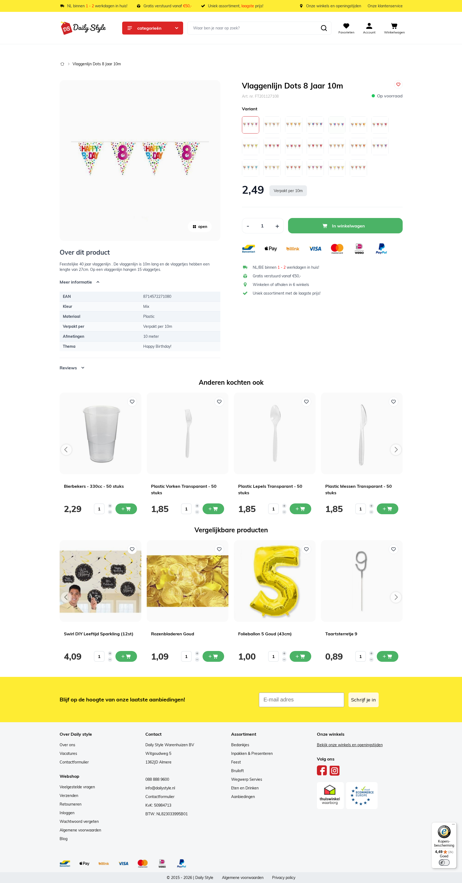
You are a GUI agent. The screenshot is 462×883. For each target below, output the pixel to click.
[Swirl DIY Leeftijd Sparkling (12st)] (100, 581)
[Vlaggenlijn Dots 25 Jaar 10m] (293, 125)
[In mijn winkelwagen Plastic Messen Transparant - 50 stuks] (387, 508)
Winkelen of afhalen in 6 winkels (281, 284)
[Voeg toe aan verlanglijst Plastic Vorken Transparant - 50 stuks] (219, 402)
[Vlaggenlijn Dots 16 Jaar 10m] (358, 146)
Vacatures (68, 753)
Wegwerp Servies (246, 779)
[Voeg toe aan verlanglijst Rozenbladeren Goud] (219, 549)
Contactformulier (74, 762)
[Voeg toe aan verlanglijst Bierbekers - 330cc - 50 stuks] (132, 402)
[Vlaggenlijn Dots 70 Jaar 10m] (380, 125)
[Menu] (453, 825)
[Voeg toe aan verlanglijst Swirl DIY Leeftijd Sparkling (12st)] (132, 549)
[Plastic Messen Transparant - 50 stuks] (362, 433)
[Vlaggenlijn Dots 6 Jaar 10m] (293, 168)
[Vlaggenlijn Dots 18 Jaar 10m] (315, 146)
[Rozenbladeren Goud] (187, 581)
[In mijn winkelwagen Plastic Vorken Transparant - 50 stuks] (213, 508)
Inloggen (67, 812)
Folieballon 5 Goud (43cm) (265, 633)
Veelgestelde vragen (77, 787)
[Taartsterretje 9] (362, 581)
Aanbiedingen (243, 796)
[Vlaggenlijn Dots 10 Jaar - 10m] (380, 146)
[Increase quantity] (110, 506)
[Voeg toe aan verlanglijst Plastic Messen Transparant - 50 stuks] (393, 402)
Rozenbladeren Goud (172, 633)
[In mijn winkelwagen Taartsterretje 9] (387, 656)
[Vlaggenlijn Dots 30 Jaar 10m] (293, 146)
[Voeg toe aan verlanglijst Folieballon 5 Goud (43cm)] (306, 549)
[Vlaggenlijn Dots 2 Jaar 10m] (358, 168)
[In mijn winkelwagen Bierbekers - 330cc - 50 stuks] (126, 508)
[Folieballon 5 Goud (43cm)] (275, 581)
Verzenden (69, 795)
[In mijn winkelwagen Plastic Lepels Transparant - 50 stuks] (300, 508)
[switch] (444, 862)
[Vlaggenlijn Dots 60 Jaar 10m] (250, 146)
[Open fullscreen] (140, 160)
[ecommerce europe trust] (362, 795)
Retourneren (70, 804)
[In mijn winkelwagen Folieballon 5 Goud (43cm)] (300, 656)
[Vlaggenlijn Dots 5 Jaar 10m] (315, 168)
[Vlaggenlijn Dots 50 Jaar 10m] (272, 146)
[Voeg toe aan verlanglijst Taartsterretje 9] (393, 549)
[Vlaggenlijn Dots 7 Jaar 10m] (272, 168)
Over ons (67, 744)
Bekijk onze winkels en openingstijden (350, 744)
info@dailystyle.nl (160, 788)
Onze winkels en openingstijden (333, 6)
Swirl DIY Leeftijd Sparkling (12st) (99, 633)
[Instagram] (334, 770)
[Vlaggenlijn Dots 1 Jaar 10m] (272, 125)
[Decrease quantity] (110, 512)
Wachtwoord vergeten (79, 821)
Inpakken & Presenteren (252, 753)
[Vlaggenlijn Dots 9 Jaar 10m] (250, 168)
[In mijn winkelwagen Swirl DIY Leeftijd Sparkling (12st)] (126, 656)
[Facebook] (322, 770)
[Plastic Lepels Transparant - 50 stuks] (275, 433)
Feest (236, 762)
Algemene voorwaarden (80, 830)
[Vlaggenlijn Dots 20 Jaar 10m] (336, 125)
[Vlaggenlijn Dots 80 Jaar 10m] (358, 125)
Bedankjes (240, 744)
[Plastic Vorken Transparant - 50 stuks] (187, 433)
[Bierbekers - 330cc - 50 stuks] (100, 433)
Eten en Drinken (245, 788)
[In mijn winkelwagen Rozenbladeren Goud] (213, 656)
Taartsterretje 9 (341, 633)
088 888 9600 (157, 779)
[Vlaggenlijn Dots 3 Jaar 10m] (336, 146)
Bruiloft (237, 770)
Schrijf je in (363, 700)
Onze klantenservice (385, 6)
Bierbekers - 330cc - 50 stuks (94, 486)
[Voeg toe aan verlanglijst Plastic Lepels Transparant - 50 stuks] (306, 402)
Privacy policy (283, 877)
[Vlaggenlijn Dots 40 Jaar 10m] (315, 125)
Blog (63, 838)
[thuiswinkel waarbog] (330, 795)
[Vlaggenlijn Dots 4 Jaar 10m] (336, 168)
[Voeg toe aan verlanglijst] (398, 84)
